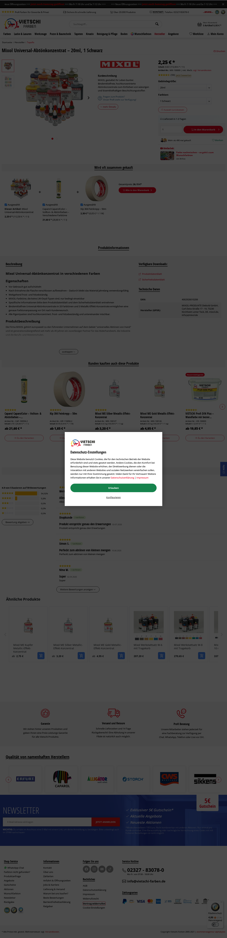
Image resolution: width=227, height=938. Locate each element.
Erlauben (113, 487)
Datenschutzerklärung (122, 477)
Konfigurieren (113, 497)
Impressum (142, 477)
